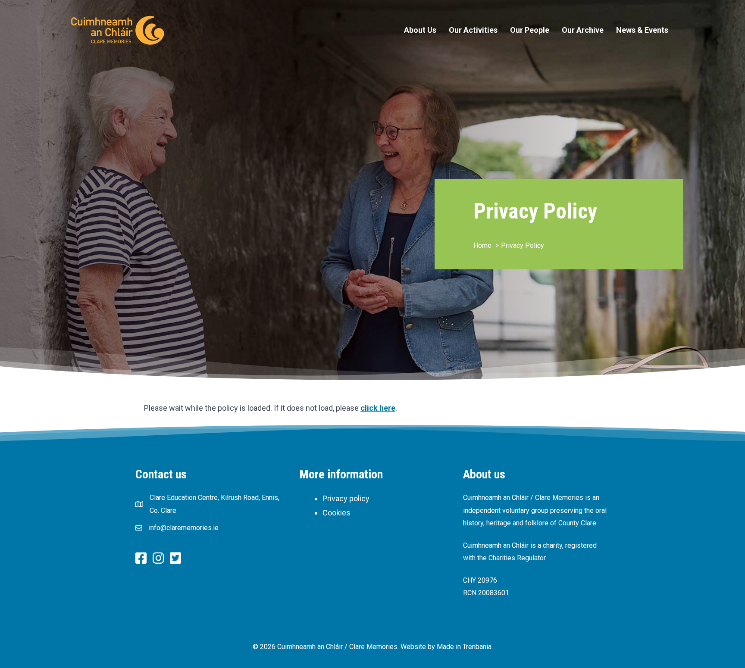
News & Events (642, 29)
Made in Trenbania (464, 647)
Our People (529, 29)
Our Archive (583, 29)
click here (377, 407)
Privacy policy (345, 498)
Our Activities (473, 29)
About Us (420, 29)
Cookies (336, 512)
